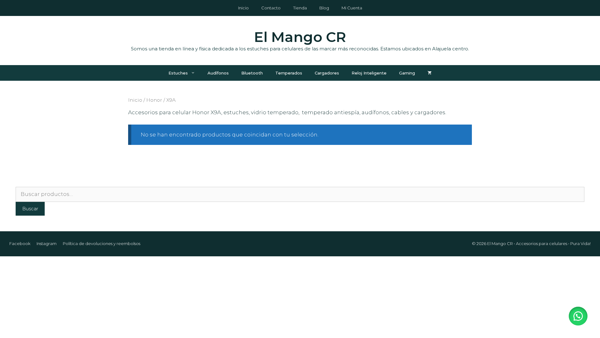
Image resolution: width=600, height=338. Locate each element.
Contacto (271, 7)
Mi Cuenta (352, 7)
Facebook (19, 243)
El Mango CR (300, 36)
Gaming (407, 72)
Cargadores (327, 72)
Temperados (288, 72)
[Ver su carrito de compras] (429, 73)
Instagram (47, 243)
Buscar (30, 209)
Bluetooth (252, 72)
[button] (578, 316)
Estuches (178, 72)
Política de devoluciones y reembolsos (101, 243)
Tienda (300, 7)
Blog (324, 7)
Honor (154, 100)
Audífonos (218, 72)
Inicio (243, 7)
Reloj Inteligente (369, 72)
